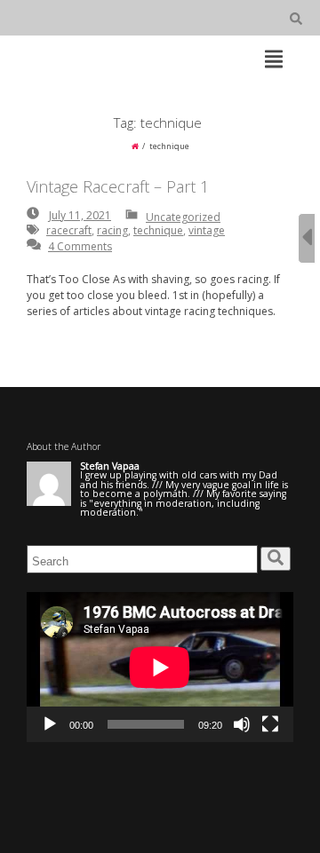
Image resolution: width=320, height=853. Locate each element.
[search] (275, 559)
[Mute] (242, 724)
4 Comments (80, 246)
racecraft (69, 230)
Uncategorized (183, 217)
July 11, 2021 (80, 215)
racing (112, 230)
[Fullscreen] (270, 724)
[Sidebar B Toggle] (307, 238)
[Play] (50, 724)
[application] (160, 667)
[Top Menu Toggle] (273, 60)
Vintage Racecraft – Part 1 (118, 186)
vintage (206, 230)
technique (158, 230)
